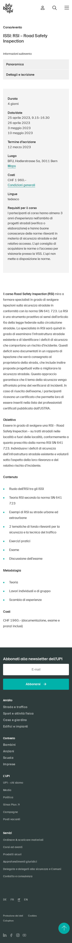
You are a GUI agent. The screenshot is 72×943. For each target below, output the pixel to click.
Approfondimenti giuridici (20, 861)
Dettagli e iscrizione (20, 75)
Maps (12, 166)
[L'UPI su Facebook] (11, 935)
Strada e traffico (15, 707)
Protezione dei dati (13, 915)
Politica (8, 797)
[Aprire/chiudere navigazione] (67, 7)
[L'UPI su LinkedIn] (5, 935)
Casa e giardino (15, 720)
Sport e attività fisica (18, 713)
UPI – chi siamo (13, 782)
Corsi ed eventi (12, 847)
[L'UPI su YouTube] (24, 935)
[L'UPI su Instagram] (18, 935)
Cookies (32, 915)
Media (7, 790)
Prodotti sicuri (12, 854)
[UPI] (8, 9)
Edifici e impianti (15, 726)
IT (19, 899)
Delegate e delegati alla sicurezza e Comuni (32, 869)
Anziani (8, 751)
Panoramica (15, 64)
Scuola (8, 758)
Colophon (8, 920)
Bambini (9, 745)
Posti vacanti (11, 819)
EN (26, 899)
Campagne (10, 812)
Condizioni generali (21, 185)
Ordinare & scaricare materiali (23, 840)
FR (12, 899)
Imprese (9, 764)
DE (5, 899)
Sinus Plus (10, 804)
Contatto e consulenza (17, 876)
